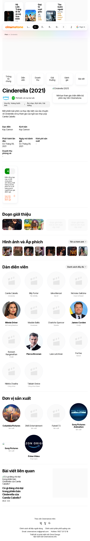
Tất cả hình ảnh (77, 242)
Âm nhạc (30, 103)
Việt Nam (39, 15)
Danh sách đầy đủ (75, 267)
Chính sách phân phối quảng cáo (58, 528)
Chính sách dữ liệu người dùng (31, 528)
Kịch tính (38, 103)
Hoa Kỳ (60, 12)
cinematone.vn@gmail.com (38, 531)
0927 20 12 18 (62, 531)
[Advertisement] (45, 54)
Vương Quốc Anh (12, 104)
